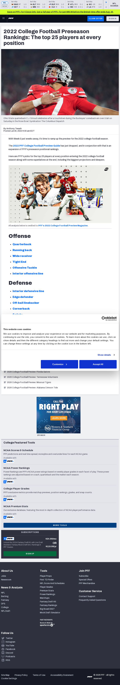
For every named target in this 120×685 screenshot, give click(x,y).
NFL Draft (5, 611)
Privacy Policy (21, 675)
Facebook (10, 649)
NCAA (4, 6)
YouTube (10, 645)
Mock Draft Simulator (50, 613)
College (5, 607)
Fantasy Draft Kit (48, 602)
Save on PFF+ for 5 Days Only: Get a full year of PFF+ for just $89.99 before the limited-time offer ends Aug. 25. (60, 12)
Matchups (44, 598)
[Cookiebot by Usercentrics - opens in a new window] (104, 318)
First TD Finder (47, 580)
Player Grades (46, 587)
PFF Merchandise (87, 583)
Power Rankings (47, 594)
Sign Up (30, 554)
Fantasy (5, 600)
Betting (4, 596)
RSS (8, 660)
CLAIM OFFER (96, 19)
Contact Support (87, 596)
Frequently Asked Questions (92, 600)
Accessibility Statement (61, 675)
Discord (9, 653)
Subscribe (83, 576)
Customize (57, 364)
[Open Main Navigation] (3, 18)
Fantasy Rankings (48, 605)
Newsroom (6, 580)
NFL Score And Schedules (52, 583)
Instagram (10, 642)
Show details (104, 355)
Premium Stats (47, 591)
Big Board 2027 (47, 609)
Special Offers (85, 580)
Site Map (5, 675)
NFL (4, 3)
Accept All (98, 364)
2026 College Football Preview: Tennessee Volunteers (32, 377)
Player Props (46, 576)
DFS (3, 604)
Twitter (9, 638)
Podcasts (10, 656)
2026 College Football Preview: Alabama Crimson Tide (32, 388)
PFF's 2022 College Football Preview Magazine (63, 226)
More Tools (60, 525)
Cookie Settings (9, 678)
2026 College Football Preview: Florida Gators (28, 372)
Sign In (112, 19)
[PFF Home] (11, 19)
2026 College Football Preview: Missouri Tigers (29, 382)
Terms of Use (39, 675)
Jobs (3, 576)
